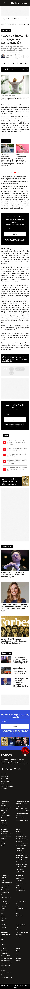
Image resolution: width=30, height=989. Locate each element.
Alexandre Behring (21, 817)
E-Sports (3, 906)
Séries (17, 903)
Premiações (19, 916)
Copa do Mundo (5, 903)
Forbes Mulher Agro (6, 977)
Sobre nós (3, 774)
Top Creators (20, 869)
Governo (18, 958)
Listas (20, 19)
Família (18, 885)
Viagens (3, 929)
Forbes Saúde (11, 24)
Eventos (18, 911)
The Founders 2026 (21, 867)
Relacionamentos (21, 883)
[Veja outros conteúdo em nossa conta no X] (6, 768)
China (17, 955)
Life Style (4, 925)
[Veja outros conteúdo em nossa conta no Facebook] (2, 768)
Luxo (2, 937)
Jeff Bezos (4, 810)
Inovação (3, 838)
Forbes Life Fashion (6, 958)
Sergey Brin (4, 822)
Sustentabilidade (21, 929)
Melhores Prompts (6, 836)
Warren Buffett (5, 817)
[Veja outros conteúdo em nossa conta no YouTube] (15, 768)
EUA (17, 951)
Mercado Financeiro (6, 882)
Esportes (4, 901)
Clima (17, 927)
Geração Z (19, 880)
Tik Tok (3, 843)
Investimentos (5, 885)
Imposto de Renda (6, 897)
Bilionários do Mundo (22, 839)
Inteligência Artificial (6, 833)
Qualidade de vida (6, 934)
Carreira (10, 19)
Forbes (14, 356)
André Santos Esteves (22, 820)
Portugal (3, 927)
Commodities (5, 890)
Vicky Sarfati (19, 806)
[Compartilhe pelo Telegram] (21, 63)
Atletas (3, 921)
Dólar (2, 895)
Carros (3, 944)
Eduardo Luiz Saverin (22, 803)
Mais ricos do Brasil (22, 801)
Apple (2, 845)
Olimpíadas (4, 918)
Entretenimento (21, 901)
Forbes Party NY (5, 960)
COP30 (18, 937)
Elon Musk (3, 805)
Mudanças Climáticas (22, 932)
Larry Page (4, 820)
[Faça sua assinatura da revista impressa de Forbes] (4, 741)
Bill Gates (3, 825)
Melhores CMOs (20, 853)
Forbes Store (4, 776)
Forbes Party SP (5, 965)
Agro (5, 19)
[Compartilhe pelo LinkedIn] (13, 63)
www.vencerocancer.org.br (10, 328)
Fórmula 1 (3, 908)
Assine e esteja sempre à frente (15, 764)
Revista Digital (5, 779)
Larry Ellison (4, 813)
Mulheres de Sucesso (22, 864)
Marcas (3, 942)
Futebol (3, 911)
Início (2, 24)
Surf (2, 913)
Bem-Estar (19, 875)
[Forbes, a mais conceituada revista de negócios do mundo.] (15, 755)
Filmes (18, 906)
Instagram (4, 841)
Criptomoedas (5, 892)
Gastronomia (4, 932)
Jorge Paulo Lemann (21, 808)
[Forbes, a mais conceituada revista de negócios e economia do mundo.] (15, 3)
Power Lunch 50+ (5, 955)
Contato (3, 784)
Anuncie (24, 3)
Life (15, 19)
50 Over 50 (19, 841)
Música (18, 913)
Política (18, 948)
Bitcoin (3, 880)
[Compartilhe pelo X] (4, 63)
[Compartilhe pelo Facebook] (8, 63)
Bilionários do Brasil (21, 836)
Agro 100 (18, 831)
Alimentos (19, 934)
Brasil (17, 953)
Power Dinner (4, 951)
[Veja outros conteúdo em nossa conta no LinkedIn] (19, 768)
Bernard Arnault (5, 815)
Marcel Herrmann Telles (22, 811)
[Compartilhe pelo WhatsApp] (17, 63)
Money (25, 19)
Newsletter (4, 788)
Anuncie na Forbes (6, 781)
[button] (16, 69)
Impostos (3, 887)
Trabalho (18, 888)
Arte (2, 939)
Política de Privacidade (11, 239)
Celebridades (19, 908)
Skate (2, 916)
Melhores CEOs (20, 848)
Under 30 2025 (20, 871)
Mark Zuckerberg (5, 808)
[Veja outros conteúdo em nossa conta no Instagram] (11, 768)
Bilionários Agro (20, 834)
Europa (18, 960)
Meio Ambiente (21, 925)
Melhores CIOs (20, 850)
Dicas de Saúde (20, 890)
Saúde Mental (20, 878)
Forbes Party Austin (6, 963)
